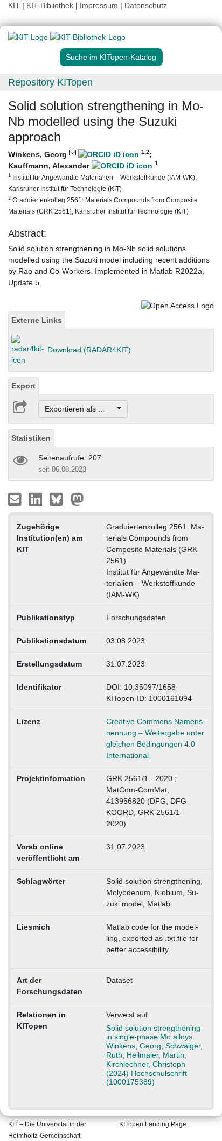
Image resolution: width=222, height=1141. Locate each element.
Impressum (99, 5)
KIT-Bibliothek (50, 5)
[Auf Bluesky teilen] (59, 498)
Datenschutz (145, 5)
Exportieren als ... (80, 409)
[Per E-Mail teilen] (16, 498)
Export (23, 385)
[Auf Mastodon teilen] (77, 498)
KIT (14, 5)
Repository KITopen (50, 82)
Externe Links (36, 320)
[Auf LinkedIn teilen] (37, 498)
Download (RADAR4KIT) (89, 349)
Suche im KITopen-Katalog (111, 57)
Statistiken (31, 438)
